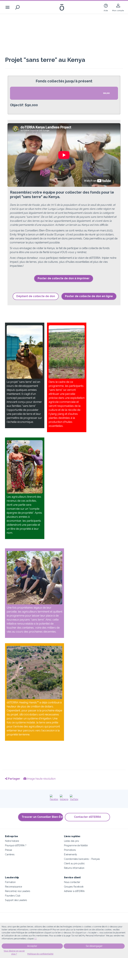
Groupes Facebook (74, 886)
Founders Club (12, 895)
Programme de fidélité (76, 845)
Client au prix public (74, 863)
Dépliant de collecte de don (35, 296)
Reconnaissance (13, 886)
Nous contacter (72, 882)
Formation (10, 882)
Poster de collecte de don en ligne (89, 296)
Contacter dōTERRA (87, 816)
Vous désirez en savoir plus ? (14, 952)
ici (35, 938)
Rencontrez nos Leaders (17, 891)
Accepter (32, 946)
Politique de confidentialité (40, 954)
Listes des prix (71, 840)
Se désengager (94, 946)
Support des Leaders (16, 900)
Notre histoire (12, 840)
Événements (70, 854)
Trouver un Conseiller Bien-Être (42, 816)
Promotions (70, 849)
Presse (8, 849)
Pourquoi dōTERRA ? (15, 845)
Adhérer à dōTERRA (74, 891)
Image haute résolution (41, 778)
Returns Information (74, 867)
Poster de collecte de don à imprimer (64, 278)
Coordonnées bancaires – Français (82, 858)
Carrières (9, 854)
